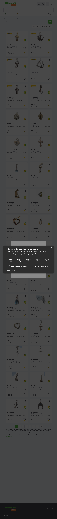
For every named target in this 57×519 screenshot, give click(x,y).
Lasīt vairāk (36, 254)
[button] (11, 270)
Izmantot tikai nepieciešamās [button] (19, 266)
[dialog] (28, 259)
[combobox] (51, 247)
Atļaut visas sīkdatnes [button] (41, 266)
